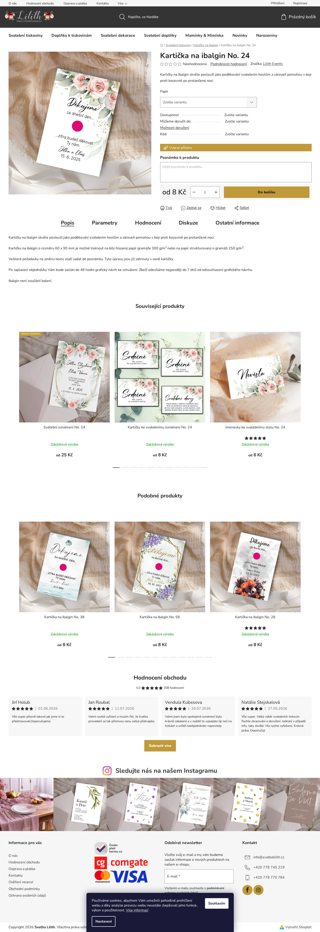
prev (12, 398)
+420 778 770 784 (269, 877)
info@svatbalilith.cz (268, 857)
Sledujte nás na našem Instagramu (166, 770)
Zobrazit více (160, 745)
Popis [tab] (67, 222)
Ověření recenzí (21, 882)
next (308, 398)
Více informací (137, 910)
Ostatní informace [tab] (237, 222)
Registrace (300, 3)
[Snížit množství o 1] (194, 192)
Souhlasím (216, 903)
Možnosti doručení (174, 127)
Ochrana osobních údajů (27, 895)
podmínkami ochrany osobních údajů (194, 890)
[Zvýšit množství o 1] (216, 192)
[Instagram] (258, 890)
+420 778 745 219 (269, 867)
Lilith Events (273, 63)
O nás (13, 3)
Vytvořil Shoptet (298, 927)
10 (204, 467)
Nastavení (103, 921)
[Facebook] (247, 890)
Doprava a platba (75, 3)
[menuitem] (25, 35)
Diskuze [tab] (188, 222)
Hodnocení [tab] (148, 222)
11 (208, 657)
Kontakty (103, 3)
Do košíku (266, 192)
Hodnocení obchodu (40, 3)
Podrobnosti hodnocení (228, 64)
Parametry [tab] (104, 222)
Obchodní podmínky (24, 888)
